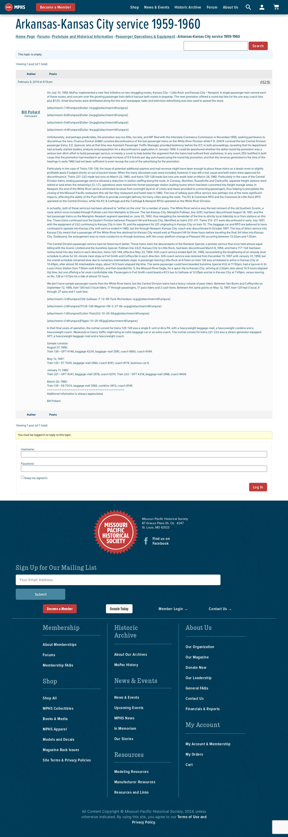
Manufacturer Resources (134, 782)
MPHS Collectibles (58, 708)
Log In (258, 487)
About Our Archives (130, 654)
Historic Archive (188, 7)
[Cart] (276, 7)
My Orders (194, 754)
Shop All (50, 698)
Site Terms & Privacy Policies (67, 760)
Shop (134, 7)
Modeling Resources (131, 771)
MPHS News (124, 718)
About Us (230, 7)
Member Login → (173, 608)
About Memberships (59, 644)
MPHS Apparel (55, 729)
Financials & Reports (203, 709)
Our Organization (200, 646)
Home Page (25, 36)
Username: (27, 449)
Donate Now (196, 667)
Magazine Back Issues (61, 749)
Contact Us (195, 698)
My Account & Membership (208, 744)
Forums (43, 36)
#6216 (265, 82)
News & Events (156, 7)
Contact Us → (220, 608)
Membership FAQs (58, 665)
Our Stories (123, 738)
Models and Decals (58, 739)
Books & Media (55, 718)
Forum (212, 7)
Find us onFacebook (161, 541)
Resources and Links (131, 792)
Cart (189, 764)
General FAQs (197, 688)
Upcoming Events (129, 707)
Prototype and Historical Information (82, 36)
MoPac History (126, 664)
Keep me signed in (36, 478)
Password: (27, 463)
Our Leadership (199, 677)
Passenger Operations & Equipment (145, 36)
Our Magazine (197, 657)
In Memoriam (125, 728)
